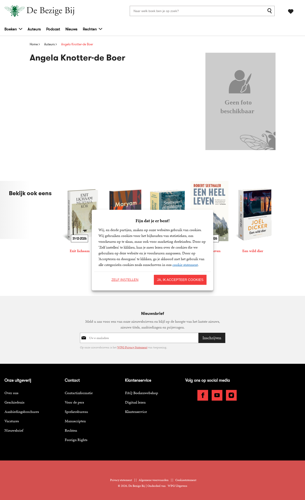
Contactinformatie (79, 392)
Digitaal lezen (135, 402)
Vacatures (11, 421)
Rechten (90, 29)
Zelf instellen (124, 280)
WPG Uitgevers (177, 486)
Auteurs (34, 29)
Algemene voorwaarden (154, 480)
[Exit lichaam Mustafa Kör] (79, 218)
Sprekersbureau (76, 411)
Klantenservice (136, 411)
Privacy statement (121, 480)
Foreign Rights (76, 439)
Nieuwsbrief (13, 430)
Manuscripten (75, 421)
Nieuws (71, 29)
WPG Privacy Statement (132, 347)
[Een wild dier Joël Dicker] (253, 218)
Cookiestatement (185, 480)
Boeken (10, 29)
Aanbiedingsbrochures (21, 411)
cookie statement (185, 264)
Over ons (11, 392)
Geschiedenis (14, 402)
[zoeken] (270, 11)
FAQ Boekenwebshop (141, 392)
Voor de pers (74, 402)
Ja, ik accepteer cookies (180, 280)
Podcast (53, 29)
